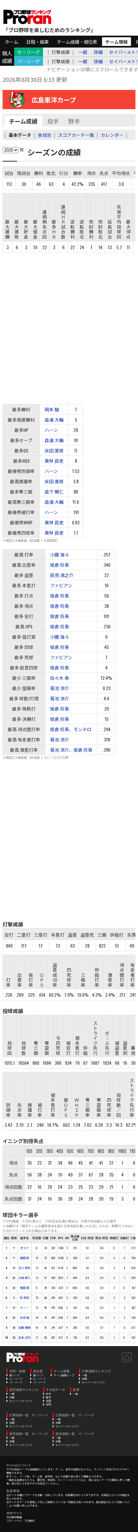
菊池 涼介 (59, 688)
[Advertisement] (69, 325)
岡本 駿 (52, 409)
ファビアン (61, 585)
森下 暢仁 (54, 491)
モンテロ (82, 729)
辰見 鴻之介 (61, 575)
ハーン (51, 429)
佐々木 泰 (59, 677)
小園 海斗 (59, 554)
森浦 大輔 (54, 419)
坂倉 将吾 (59, 564)
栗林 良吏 (54, 460)
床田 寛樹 (54, 450)
